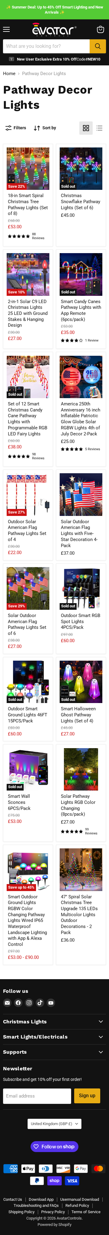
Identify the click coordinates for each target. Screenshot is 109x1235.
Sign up (87, 1095)
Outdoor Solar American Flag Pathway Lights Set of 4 (27, 530)
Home (9, 73)
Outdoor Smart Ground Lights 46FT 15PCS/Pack (27, 714)
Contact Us (12, 1199)
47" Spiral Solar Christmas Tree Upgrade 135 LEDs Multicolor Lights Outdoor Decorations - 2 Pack (79, 914)
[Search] (98, 46)
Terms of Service (86, 1212)
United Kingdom (51, 1123)
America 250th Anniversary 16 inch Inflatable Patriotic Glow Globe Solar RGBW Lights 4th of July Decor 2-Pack (80, 418)
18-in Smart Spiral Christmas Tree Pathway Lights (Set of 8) (28, 204)
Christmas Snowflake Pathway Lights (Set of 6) (80, 201)
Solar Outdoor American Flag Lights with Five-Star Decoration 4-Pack (79, 533)
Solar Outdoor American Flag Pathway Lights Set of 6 (27, 624)
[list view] (99, 128)
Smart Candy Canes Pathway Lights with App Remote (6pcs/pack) (81, 310)
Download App (41, 1199)
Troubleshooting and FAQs (36, 1205)
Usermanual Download (79, 1199)
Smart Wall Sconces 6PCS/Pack (19, 802)
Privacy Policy (53, 1212)
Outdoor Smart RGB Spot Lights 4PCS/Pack (80, 621)
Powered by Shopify (54, 1224)
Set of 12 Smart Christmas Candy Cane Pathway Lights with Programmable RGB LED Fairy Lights (27, 418)
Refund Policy (77, 1205)
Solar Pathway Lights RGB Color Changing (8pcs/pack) (78, 805)
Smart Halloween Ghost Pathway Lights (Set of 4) (78, 714)
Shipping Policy (21, 1212)
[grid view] (86, 128)
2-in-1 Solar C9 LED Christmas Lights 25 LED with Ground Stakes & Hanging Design (28, 313)
